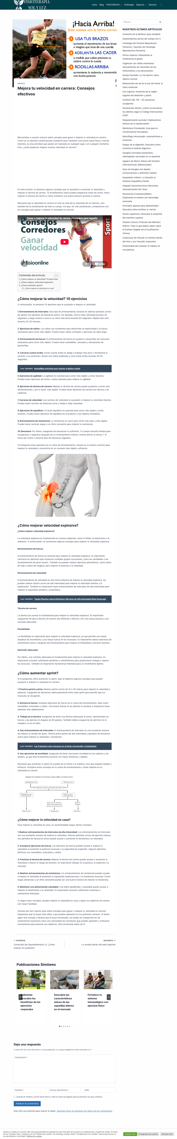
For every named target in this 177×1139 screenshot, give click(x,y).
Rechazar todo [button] (167, 1134)
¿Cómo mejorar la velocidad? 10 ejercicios (39, 279)
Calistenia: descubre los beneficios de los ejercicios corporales (30, 1002)
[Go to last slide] (20, 997)
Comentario (21, 1057)
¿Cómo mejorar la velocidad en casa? (39, 288)
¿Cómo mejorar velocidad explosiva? (37, 282)
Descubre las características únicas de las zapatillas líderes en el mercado (64, 1002)
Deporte (21, 83)
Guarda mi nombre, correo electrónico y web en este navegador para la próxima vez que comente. (59, 1097)
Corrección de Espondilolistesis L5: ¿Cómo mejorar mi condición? (34, 944)
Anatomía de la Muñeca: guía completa (141, 34)
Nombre (19, 1090)
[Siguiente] (109, 997)
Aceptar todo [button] (130, 1134)
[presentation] (31, 979)
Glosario (153, 5)
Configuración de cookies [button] (148, 1134)
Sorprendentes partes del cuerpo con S (142, 39)
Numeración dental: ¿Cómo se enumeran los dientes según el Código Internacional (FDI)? (142, 112)
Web (87, 1090)
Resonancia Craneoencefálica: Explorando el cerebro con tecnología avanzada (140, 197)
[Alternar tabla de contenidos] (55, 275)
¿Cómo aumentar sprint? (32, 285)
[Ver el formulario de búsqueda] (161, 5)
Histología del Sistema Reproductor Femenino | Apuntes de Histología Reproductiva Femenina (140, 47)
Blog (101, 5)
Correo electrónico (59, 1090)
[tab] (59, 1026)
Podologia (129, 5)
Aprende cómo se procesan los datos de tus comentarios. (85, 1111)
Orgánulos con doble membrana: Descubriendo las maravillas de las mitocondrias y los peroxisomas (139, 67)
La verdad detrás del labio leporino (98, 943)
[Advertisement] (65, 118)
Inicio (94, 5)
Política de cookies (34, 1136)
